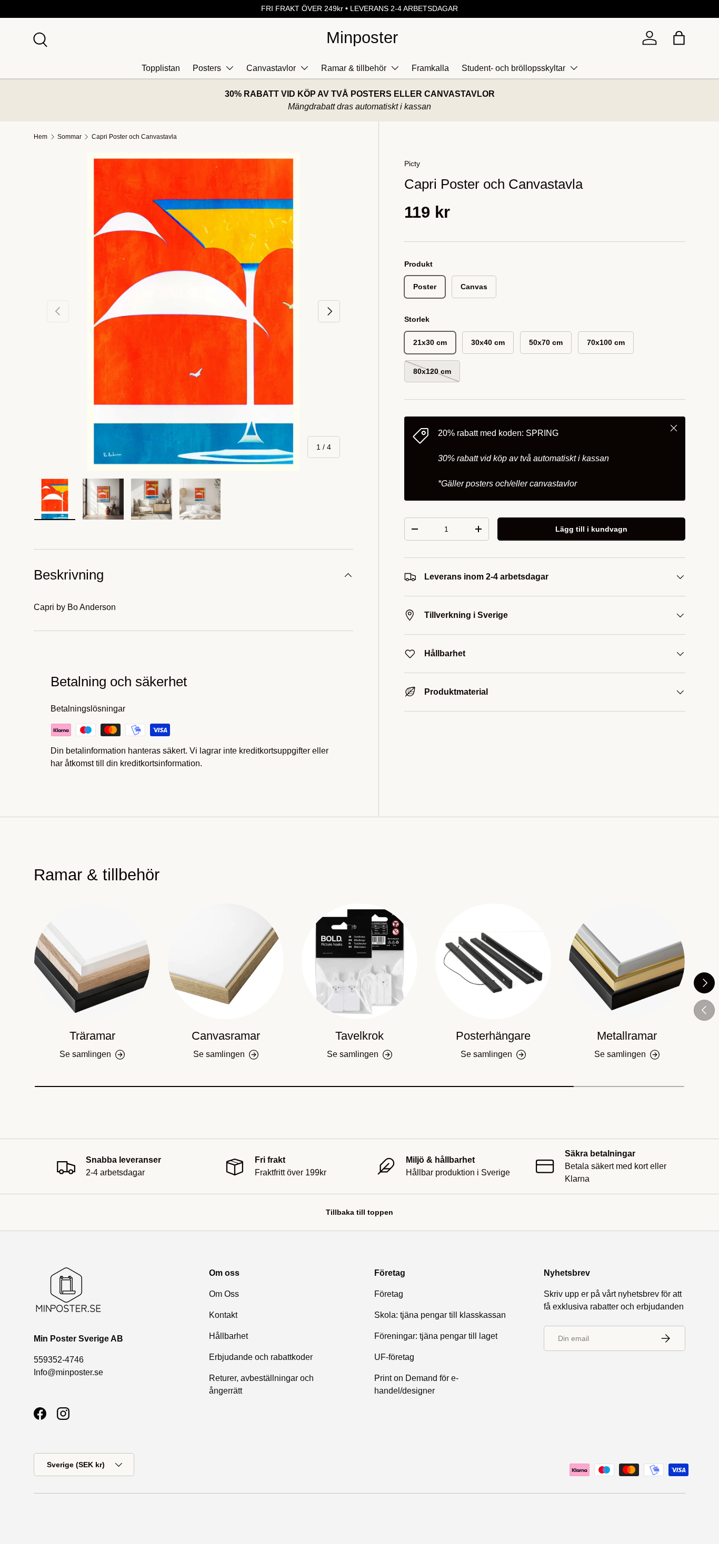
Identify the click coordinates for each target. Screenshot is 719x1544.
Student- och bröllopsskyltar (513, 68)
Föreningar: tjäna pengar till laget (435, 1336)
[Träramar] (92, 961)
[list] (193, 312)
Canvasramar (226, 1035)
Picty (412, 163)
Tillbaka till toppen (359, 1212)
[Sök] (39, 38)
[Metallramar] (627, 961)
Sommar (69, 136)
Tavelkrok (359, 1035)
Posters (207, 68)
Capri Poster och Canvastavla (134, 136)
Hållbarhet (228, 1336)
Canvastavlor (271, 68)
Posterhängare (493, 1035)
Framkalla (430, 68)
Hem (40, 136)
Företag (388, 1293)
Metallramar (627, 1035)
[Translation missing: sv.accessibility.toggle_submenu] (229, 68)
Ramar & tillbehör (353, 68)
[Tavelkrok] (359, 961)
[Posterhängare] (493, 961)
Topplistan (161, 68)
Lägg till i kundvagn (591, 529)
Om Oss (224, 1293)
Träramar (92, 1035)
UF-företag (394, 1357)
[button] (679, 37)
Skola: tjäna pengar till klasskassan (440, 1315)
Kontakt (223, 1315)
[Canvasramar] (226, 961)
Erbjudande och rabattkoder (261, 1357)
